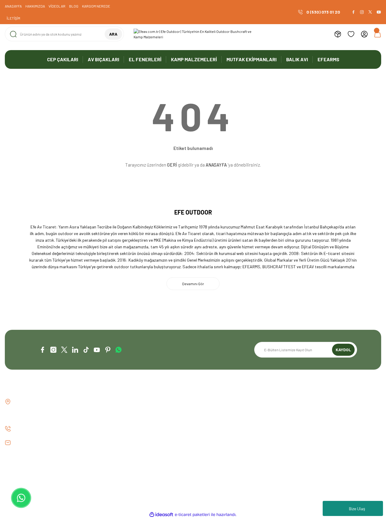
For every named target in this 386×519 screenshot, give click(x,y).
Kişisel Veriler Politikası (315, 432)
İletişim (108, 401)
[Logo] (193, 34)
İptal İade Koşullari (311, 422)
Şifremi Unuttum (212, 422)
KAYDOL (343, 349)
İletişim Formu (114, 412)
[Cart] (377, 34)
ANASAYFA (216, 164)
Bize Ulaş (357, 508)
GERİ (172, 164)
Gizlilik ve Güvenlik (310, 412)
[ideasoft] (161, 514)
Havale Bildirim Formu (121, 422)
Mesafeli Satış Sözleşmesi (317, 401)
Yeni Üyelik (207, 401)
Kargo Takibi (113, 432)
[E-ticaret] (192, 514)
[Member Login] (364, 34)
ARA (113, 34)
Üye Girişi (206, 412)
